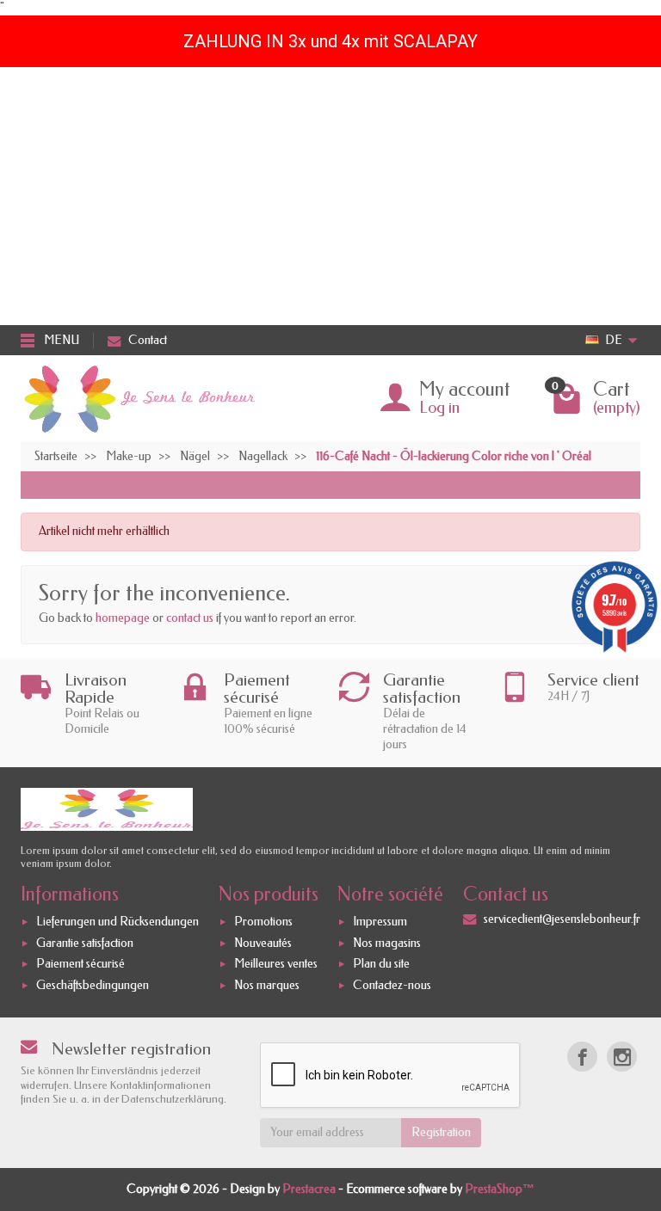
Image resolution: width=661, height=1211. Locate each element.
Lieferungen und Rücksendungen (117, 921)
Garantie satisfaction (84, 943)
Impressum (380, 921)
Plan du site (381, 963)
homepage (123, 618)
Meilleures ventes (276, 963)
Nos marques (267, 985)
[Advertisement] (330, 196)
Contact (147, 340)
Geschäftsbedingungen (92, 985)
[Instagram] (622, 1057)
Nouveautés (263, 943)
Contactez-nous (392, 985)
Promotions (263, 921)
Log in (439, 407)
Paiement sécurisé (80, 963)
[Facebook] (582, 1057)
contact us (189, 618)
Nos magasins (387, 943)
